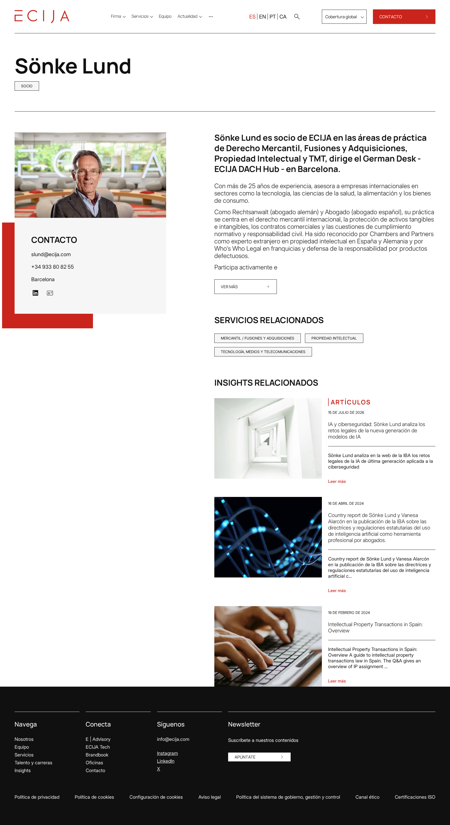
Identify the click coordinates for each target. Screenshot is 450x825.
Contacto (95, 770)
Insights (23, 770)
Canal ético (367, 797)
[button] (297, 17)
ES (252, 17)
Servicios (24, 755)
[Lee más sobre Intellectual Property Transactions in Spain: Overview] (268, 646)
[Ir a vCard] (50, 293)
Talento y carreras (33, 762)
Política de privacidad (37, 797)
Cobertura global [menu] (341, 16)
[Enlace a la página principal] (42, 16)
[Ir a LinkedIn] (35, 293)
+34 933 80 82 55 (52, 267)
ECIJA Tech (98, 747)
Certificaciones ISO (415, 797)
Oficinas (94, 762)
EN (262, 17)
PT (273, 17)
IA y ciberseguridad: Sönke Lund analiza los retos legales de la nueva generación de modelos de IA (376, 430)
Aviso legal (209, 797)
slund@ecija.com (51, 254)
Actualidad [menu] (187, 16)
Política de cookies (94, 797)
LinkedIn (165, 761)
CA (282, 17)
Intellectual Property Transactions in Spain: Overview (375, 627)
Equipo (22, 747)
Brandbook (97, 755)
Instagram (167, 753)
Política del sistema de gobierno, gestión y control (288, 797)
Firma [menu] (116, 16)
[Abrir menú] (212, 17)
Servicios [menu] (140, 16)
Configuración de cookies (156, 797)
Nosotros (24, 739)
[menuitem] (165, 16)
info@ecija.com (173, 739)
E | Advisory (98, 739)
